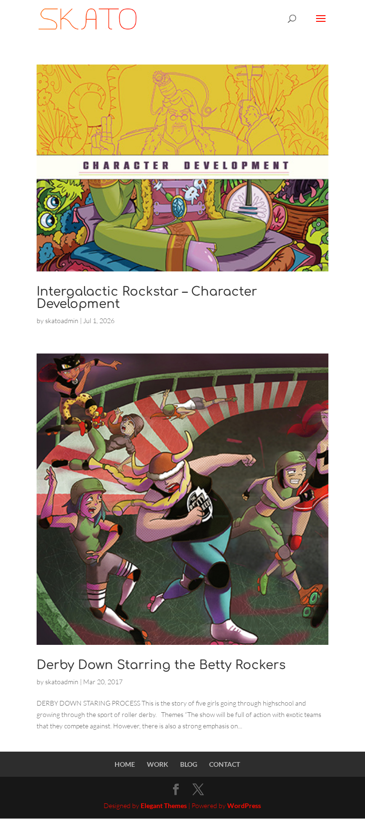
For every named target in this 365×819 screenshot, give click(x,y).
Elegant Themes (164, 805)
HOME (125, 764)
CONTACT (224, 764)
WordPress (244, 805)
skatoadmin (61, 320)
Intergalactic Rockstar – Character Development (147, 298)
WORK (157, 764)
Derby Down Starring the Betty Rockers (161, 665)
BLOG (188, 764)
